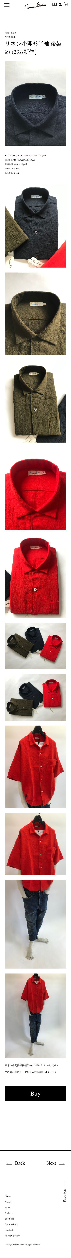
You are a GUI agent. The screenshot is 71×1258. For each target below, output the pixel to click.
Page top (64, 1201)
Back (20, 1163)
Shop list (9, 1218)
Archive (9, 1213)
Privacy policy (12, 1235)
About (8, 1202)
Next (51, 1163)
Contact (9, 1230)
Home (8, 1196)
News (7, 1207)
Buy (35, 1093)
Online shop (11, 1224)
